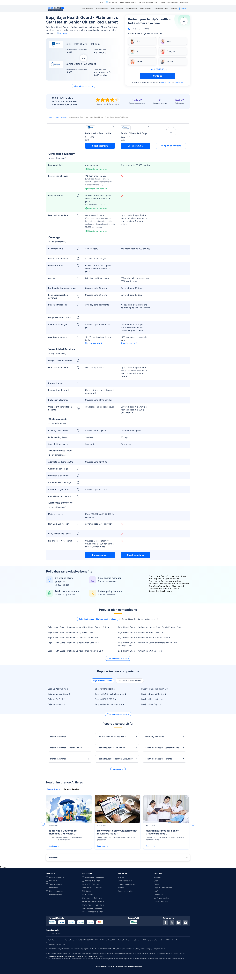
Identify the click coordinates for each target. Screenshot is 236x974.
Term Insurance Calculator (92, 888)
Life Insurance (55, 881)
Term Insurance (55, 884)
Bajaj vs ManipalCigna (58, 694)
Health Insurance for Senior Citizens (162, 747)
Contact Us (184, 2)
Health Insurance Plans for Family (66, 747)
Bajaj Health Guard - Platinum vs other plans (97, 619)
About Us (157, 877)
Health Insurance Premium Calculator (115, 759)
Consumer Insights (125, 891)
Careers (157, 884)
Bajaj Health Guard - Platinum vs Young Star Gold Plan (73, 642)
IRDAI (48, 934)
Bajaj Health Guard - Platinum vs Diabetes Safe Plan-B (73, 637)
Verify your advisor (161, 898)
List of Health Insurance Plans (112, 736)
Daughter (171, 51)
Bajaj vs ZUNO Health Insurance (109, 694)
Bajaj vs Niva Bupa (150, 704)
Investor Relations (161, 901)
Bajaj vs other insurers (102, 681)
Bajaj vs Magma (55, 704)
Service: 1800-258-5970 (148, 2)
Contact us (158, 894)
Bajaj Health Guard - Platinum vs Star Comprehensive (143, 637)
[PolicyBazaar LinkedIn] (178, 922)
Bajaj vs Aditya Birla (57, 689)
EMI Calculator (88, 891)
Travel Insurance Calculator (93, 905)
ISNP (156, 891)
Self (138, 41)
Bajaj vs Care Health (104, 689)
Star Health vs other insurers (129, 681)
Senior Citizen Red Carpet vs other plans (138, 619)
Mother (170, 61)
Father (139, 61)
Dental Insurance (58, 759)
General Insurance (56, 877)
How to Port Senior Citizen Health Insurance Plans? (117, 832)
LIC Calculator (87, 894)
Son (138, 51)
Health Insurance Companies (111, 747)
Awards (121, 888)
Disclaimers (53, 857)
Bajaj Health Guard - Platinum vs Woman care (139, 651)
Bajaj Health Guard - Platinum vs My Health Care (70, 632)
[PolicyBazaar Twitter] (172, 922)
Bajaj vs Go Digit (55, 699)
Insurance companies (126, 884)
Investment (53, 888)
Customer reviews (125, 881)
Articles (121, 877)
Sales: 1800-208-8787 (128, 2)
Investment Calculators (94, 877)
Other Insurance (55, 894)
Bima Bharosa (56, 934)
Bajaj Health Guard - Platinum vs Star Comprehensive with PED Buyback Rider (147, 644)
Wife (169, 41)
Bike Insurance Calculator (92, 912)
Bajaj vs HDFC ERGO (104, 699)
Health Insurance (60, 117)
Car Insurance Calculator (92, 908)
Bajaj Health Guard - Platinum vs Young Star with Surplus (74, 651)
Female (145, 28)
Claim (101, 2)
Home (50, 117)
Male (134, 28)
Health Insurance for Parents (158, 759)
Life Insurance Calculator (92, 898)
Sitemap (157, 881)
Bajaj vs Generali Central (152, 694)
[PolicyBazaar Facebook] (165, 922)
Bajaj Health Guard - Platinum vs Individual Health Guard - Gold (77, 627)
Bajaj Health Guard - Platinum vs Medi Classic (139, 632)
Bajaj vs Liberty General (152, 699)
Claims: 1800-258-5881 (169, 2)
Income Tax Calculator (91, 884)
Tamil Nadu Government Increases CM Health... (63, 832)
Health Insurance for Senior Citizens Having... (162, 832)
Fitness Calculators (92, 881)
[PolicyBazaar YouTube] (185, 922)
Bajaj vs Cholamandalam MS (154, 689)
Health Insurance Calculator (93, 901)
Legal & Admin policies (163, 888)
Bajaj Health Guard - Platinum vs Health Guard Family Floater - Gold (149, 627)
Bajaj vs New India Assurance (108, 704)
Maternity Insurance (154, 736)
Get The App (113, 2)
